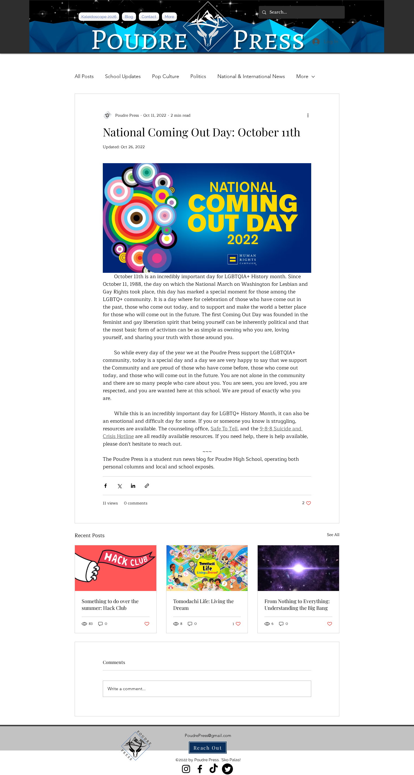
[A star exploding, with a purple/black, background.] (298, 568)
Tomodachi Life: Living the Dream (203, 604)
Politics (198, 76)
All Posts (84, 76)
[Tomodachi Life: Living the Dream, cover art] (207, 568)
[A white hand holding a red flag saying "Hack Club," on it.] (115, 568)
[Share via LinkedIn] (133, 485)
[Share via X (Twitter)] (119, 485)
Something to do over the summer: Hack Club (110, 604)
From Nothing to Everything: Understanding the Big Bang (297, 604)
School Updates (123, 76)
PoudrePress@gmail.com (208, 735)
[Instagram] (186, 768)
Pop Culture (165, 76)
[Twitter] (227, 768)
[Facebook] (199, 768)
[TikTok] (213, 768)
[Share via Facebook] (105, 485)
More (302, 76)
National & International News (251, 76)
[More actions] (307, 115)
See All (333, 535)
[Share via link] (147, 485)
